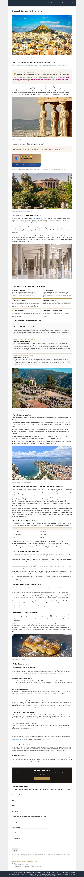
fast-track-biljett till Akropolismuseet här (39, 79)
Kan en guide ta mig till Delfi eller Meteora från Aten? (25, 723)
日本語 (68, 859)
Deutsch (51, 859)
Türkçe (35, 861)
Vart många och (16, 833)
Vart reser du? (15, 811)
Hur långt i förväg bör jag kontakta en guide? (23, 712)
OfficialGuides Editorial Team (38, 58)
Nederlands (42, 859)
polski (14, 861)
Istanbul (14, 608)
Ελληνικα (56, 859)
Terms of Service (13, 872)
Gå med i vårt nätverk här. (54, 149)
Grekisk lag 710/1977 (39, 218)
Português (19, 861)
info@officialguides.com (41, 875)
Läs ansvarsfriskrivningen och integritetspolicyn (28, 855)
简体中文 (33, 859)
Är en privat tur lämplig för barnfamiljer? (21, 744)
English (25, 859)
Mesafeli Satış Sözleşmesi (53, 872)
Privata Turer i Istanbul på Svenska (21, 864)
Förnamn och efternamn (18, 795)
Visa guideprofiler (42, 778)
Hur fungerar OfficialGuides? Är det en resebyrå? (24, 667)
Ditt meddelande (16, 838)
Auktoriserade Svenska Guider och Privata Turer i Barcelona (27, 866)
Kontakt (58, 2)
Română (23, 861)
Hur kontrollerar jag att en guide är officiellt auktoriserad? (26, 734)
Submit (15, 850)
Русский (28, 861)
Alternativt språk (16, 827)
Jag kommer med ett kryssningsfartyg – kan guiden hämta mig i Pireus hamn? (31, 700)
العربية (29, 859)
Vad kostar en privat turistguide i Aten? (21, 678)
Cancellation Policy (22, 872)
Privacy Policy (30, 872)
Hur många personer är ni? (18, 822)
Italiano (64, 859)
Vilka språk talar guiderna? (18, 755)
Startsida (50, 2)
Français (47, 859)
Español (32, 861)
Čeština (37, 859)
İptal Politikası (72, 872)
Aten (14, 863)
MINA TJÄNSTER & (26, 164)
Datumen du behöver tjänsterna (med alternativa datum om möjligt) (29, 816)
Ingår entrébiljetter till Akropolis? (20, 689)
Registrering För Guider (68, 2)
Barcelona (21, 608)
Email (13, 800)
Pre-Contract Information (40, 872)
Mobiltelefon (15, 805)
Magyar (60, 859)
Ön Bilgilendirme (64, 872)
